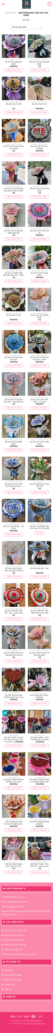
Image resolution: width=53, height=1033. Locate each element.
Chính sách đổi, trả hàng (15, 945)
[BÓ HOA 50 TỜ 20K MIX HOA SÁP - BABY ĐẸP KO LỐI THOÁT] (13, 384)
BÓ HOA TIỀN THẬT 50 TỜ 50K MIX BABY (39, 654)
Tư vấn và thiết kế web (17, 1024)
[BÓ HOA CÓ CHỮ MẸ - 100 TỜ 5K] (13, 510)
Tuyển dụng (10, 984)
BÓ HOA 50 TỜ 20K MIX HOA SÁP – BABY (39, 358)
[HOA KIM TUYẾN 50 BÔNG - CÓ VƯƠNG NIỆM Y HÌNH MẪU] (39, 764)
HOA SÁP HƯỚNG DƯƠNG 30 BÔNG (39, 823)
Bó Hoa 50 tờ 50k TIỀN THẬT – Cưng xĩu (39, 401)
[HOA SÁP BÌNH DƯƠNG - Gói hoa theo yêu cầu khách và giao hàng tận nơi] (26, 4)
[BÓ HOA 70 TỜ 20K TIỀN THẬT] (39, 426)
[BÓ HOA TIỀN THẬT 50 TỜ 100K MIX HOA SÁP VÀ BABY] (13, 637)
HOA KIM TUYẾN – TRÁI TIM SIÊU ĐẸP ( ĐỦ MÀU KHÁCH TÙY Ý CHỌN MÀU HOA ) (39, 738)
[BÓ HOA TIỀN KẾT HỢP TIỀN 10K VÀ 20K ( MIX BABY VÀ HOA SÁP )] (39, 595)
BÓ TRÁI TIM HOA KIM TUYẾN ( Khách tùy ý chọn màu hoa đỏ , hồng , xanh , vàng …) (14, 696)
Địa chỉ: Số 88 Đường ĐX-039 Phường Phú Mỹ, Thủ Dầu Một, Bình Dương (26, 913)
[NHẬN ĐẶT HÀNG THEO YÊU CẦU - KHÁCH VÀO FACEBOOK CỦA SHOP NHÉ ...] (39, 848)
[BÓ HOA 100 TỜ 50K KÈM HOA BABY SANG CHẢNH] (13, 173)
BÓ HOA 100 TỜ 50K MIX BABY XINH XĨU (13, 232)
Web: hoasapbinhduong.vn (13, 906)
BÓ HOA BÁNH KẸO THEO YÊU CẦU (39, 485)
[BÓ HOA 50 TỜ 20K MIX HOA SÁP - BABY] (39, 341)
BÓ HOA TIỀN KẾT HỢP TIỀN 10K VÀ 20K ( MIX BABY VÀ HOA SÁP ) (39, 612)
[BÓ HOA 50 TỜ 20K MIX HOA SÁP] (13, 341)
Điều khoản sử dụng (13, 980)
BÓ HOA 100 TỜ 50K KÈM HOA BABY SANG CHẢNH (13, 190)
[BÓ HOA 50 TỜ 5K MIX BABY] (13, 426)
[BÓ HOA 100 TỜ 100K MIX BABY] (39, 46)
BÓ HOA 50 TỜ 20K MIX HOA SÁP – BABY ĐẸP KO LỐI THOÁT (13, 401)
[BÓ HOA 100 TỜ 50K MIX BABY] (39, 173)
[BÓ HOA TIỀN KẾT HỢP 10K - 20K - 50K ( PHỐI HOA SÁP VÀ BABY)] (13, 595)
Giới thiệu (9, 970)
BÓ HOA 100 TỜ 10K (13, 104)
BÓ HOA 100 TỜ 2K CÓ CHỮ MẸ (39, 147)
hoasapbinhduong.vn (33, 1021)
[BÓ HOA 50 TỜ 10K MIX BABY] (39, 299)
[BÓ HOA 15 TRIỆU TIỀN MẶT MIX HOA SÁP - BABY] (13, 257)
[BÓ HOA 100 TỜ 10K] (13, 88)
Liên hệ (8, 989)
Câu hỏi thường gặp (13, 975)
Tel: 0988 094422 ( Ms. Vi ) (13, 897)
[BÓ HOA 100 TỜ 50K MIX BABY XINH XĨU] (13, 215)
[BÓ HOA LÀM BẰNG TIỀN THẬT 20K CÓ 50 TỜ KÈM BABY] (39, 510)
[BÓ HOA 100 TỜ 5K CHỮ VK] (39, 215)
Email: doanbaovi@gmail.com (15, 902)
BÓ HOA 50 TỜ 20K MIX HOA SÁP (14, 358)
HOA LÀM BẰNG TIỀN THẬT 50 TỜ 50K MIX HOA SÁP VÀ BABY (14, 823)
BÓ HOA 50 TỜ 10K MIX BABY (39, 316)
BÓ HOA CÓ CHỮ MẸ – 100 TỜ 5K (13, 527)
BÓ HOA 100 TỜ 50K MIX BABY (39, 190)
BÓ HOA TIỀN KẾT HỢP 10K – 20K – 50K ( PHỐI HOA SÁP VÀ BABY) (13, 612)
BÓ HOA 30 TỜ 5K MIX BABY (39, 274)
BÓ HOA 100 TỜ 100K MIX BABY (39, 63)
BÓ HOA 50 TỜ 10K (13, 315)
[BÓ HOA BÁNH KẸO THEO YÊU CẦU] (39, 468)
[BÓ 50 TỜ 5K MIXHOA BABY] (13, 46)
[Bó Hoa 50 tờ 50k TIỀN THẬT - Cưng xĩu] (39, 384)
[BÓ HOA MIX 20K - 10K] (39, 553)
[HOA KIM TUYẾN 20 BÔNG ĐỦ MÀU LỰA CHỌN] (13, 764)
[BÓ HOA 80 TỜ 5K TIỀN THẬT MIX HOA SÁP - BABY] (13, 468)
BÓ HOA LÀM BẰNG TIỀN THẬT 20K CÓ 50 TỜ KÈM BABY (39, 527)
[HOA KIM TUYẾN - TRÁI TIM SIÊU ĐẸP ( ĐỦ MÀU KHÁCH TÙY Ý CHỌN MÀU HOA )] (39, 721)
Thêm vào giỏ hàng (13, 70)
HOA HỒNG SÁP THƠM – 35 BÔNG (39, 696)
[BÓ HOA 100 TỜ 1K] (39, 88)
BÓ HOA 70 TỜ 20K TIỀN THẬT (39, 443)
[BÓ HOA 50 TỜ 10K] (13, 299)
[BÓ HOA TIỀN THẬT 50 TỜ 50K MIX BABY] (39, 637)
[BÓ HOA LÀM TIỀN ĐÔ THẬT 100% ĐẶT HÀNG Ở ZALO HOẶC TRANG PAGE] (13, 553)
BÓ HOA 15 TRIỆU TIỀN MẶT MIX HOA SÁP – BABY (13, 274)
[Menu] (3, 4)
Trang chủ (10, 13)
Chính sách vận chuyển (15, 940)
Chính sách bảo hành (14, 935)
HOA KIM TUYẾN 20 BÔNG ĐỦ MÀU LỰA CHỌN (13, 781)
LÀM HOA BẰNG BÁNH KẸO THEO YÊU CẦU (13, 865)
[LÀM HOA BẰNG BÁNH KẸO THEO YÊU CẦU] (13, 848)
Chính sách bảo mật (13, 949)
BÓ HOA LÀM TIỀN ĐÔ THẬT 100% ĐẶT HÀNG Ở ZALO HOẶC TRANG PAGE (14, 569)
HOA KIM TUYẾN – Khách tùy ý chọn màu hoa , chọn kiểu (14, 738)
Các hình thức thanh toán (16, 930)
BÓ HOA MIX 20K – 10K (39, 568)
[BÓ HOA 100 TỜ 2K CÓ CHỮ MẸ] (39, 130)
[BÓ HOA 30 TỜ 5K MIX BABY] (39, 257)
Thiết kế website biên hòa (35, 1024)
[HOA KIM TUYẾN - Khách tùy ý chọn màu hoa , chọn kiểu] (13, 721)
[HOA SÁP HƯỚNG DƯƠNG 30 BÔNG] (39, 806)
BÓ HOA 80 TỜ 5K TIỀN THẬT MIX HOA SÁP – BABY (13, 485)
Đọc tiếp (39, 533)
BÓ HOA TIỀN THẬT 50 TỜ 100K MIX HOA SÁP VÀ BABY (14, 654)
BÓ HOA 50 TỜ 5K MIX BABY (13, 443)
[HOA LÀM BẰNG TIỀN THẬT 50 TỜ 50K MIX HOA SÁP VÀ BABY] (13, 806)
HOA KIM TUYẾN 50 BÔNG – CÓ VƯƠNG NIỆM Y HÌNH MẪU (39, 781)
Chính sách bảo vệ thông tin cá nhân (20, 954)
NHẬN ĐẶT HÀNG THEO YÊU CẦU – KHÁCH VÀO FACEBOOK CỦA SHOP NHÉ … (39, 865)
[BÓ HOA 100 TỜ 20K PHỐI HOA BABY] (13, 130)
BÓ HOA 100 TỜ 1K (39, 104)
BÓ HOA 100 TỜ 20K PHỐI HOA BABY (14, 147)
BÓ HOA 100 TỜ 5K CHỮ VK (39, 232)
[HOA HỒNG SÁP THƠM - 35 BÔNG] (39, 679)
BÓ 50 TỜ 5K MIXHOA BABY (13, 63)
